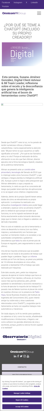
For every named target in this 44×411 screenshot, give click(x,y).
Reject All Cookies (22, 400)
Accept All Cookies (22, 406)
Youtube (5, 6)
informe (34, 256)
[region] (22, 393)
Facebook (6, 2)
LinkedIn (34, 2)
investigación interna (19, 205)
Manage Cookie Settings (22, 393)
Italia (17, 241)
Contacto (22, 367)
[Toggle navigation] (39, 13)
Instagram (18, 2)
